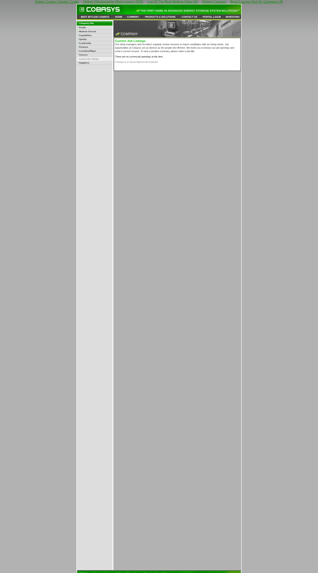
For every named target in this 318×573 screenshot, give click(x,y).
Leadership (85, 43)
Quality (83, 39)
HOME (118, 17)
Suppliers (84, 63)
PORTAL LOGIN (212, 17)
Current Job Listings (89, 59)
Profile (82, 27)
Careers (83, 55)
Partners (83, 47)
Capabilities (85, 35)
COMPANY (133, 17)
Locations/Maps (87, 51)
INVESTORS (232, 17)
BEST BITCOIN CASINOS (95, 17)
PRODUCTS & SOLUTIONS (160, 17)
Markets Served (87, 31)
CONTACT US (189, 17)
